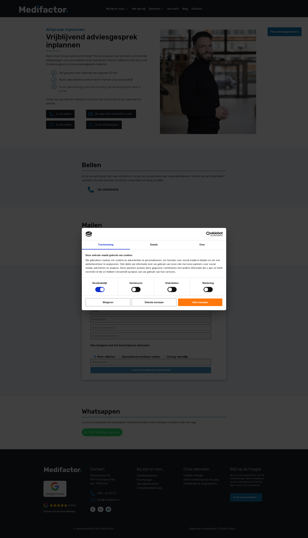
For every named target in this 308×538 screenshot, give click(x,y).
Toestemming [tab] (105, 244)
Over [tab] (202, 244)
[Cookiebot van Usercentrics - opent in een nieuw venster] (209, 234)
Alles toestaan (200, 302)
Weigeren (108, 302)
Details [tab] (154, 244)
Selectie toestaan (154, 302)
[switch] (136, 289)
